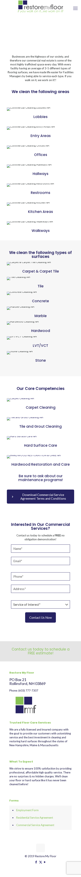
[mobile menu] (75, 8)
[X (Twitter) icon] (40, 862)
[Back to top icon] (40, 848)
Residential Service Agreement (34, 817)
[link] (20, 399)
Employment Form (27, 810)
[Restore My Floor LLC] (40, 6)
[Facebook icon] (36, 862)
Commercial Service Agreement (35, 825)
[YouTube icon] (45, 862)
